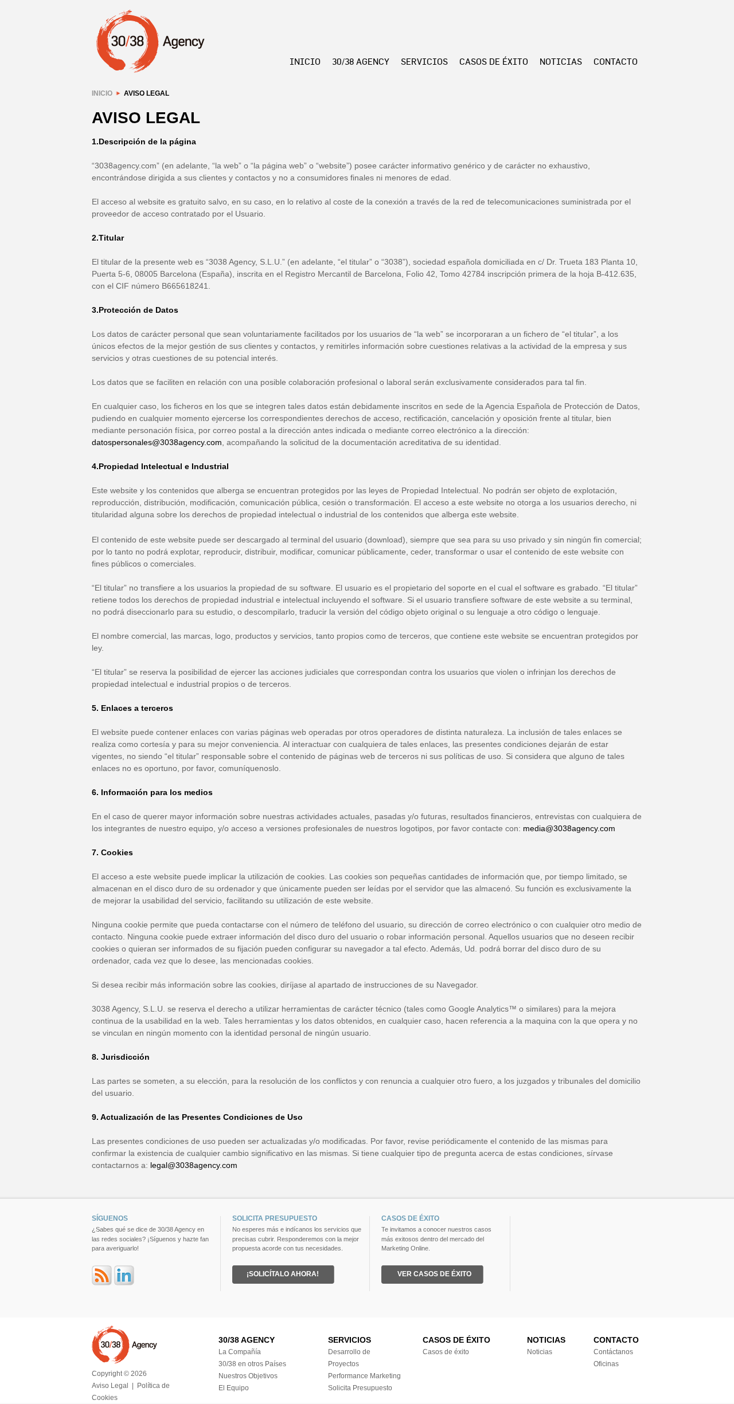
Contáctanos (613, 1352)
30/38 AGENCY (360, 61)
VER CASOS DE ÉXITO (434, 1274)
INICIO (305, 61)
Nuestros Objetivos (248, 1376)
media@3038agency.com (569, 828)
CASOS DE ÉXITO (493, 61)
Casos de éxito (446, 1352)
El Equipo (233, 1388)
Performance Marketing (364, 1376)
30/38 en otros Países (252, 1364)
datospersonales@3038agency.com (157, 442)
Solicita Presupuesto (360, 1388)
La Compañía (239, 1352)
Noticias (539, 1352)
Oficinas (606, 1364)
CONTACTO (616, 61)
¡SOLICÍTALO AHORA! (283, 1274)
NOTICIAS (561, 61)
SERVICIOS (424, 61)
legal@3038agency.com (193, 1165)
